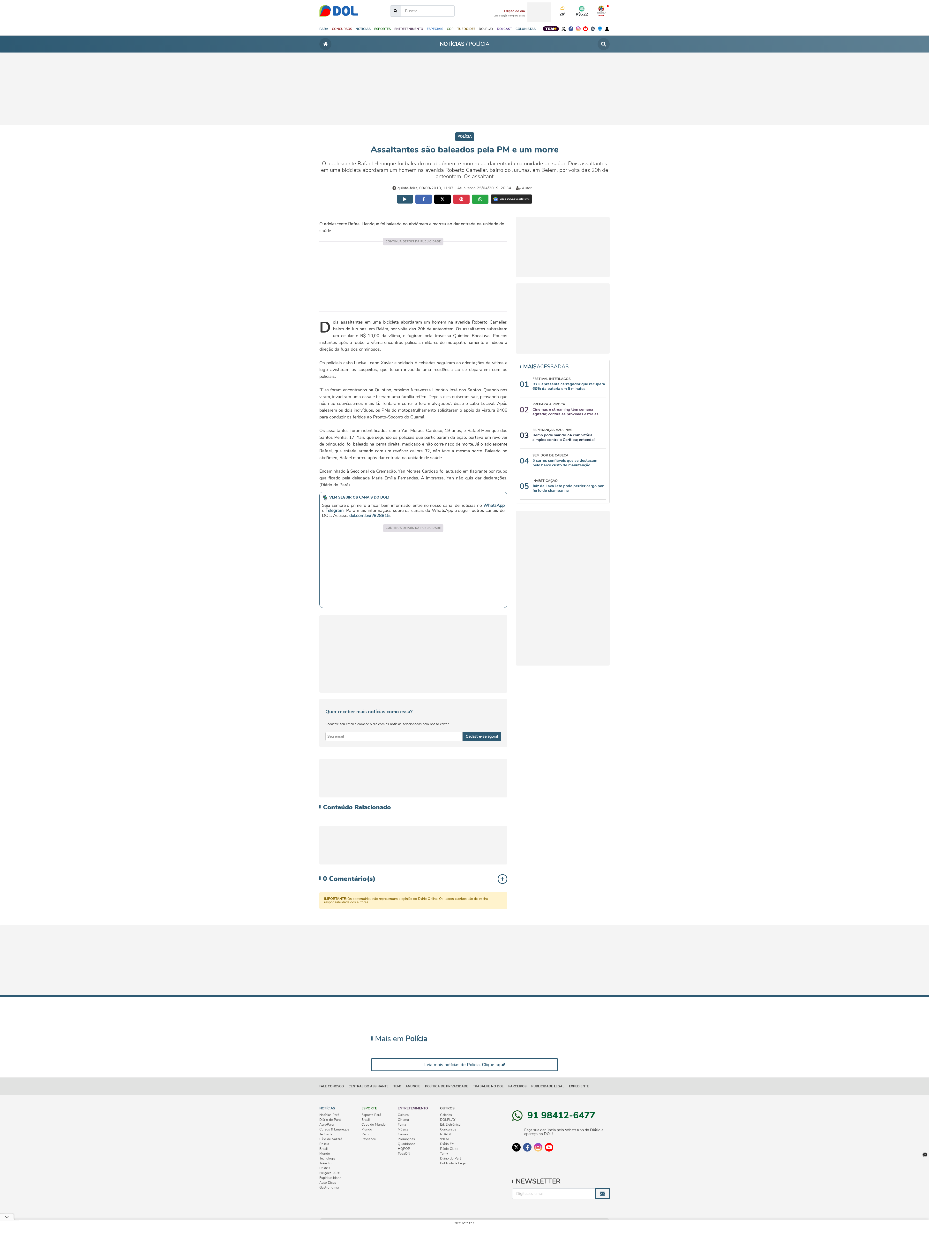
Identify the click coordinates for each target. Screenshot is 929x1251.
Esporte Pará (371, 1115)
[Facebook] (571, 28)
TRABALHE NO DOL (488, 1086)
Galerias (446, 1115)
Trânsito (325, 1163)
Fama (402, 1124)
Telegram (335, 510)
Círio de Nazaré (330, 1139)
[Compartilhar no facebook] (423, 199)
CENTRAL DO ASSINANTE (369, 1086)
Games (403, 1134)
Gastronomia (329, 1187)
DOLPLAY (447, 1120)
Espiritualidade (330, 1178)
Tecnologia (327, 1158)
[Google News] (511, 199)
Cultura (403, 1115)
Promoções (406, 1139)
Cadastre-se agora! (482, 736)
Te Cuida (325, 1134)
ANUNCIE (412, 1086)
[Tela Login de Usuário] (607, 28)
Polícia (324, 1144)
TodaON (404, 1153)
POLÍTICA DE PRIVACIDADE (446, 1086)
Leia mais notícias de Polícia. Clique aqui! (464, 1065)
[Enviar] (602, 1193)
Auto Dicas (327, 1182)
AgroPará (326, 1124)
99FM (444, 1139)
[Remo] (592, 28)
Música (403, 1129)
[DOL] (338, 11)
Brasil (323, 1149)
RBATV (445, 1134)
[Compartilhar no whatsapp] (480, 199)
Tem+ (444, 1153)
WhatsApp (494, 505)
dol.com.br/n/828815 (369, 515)
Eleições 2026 (329, 1173)
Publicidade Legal (547, 1086)
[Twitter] (563, 28)
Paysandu (368, 1139)
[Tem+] (551, 28)
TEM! (397, 1086)
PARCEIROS (517, 1086)
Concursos (448, 1129)
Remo (365, 1134)
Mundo (324, 1153)
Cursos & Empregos (334, 1129)
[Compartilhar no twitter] (442, 199)
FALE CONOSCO (331, 1086)
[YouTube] (585, 28)
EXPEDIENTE (579, 1086)
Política (324, 1168)
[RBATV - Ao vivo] (601, 11)
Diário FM (447, 1144)
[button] (363, 29)
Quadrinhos (406, 1144)
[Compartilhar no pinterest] (461, 199)
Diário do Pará (330, 1120)
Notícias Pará (329, 1115)
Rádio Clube (449, 1149)
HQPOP (404, 1149)
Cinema (403, 1120)
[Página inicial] (325, 44)
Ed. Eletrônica (450, 1124)
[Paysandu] (600, 28)
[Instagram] (578, 28)
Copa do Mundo (373, 1124)
